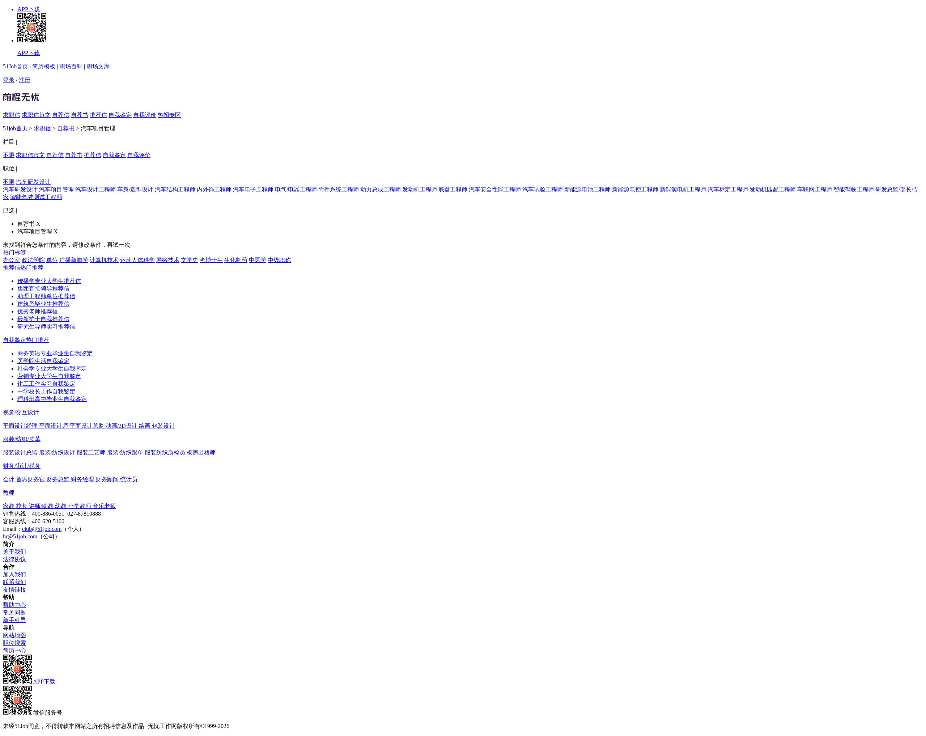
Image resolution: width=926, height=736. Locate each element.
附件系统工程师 (338, 189)
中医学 (257, 260)
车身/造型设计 (135, 189)
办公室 (11, 260)
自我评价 (144, 115)
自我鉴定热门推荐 (26, 340)
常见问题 (14, 612)
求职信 (11, 115)
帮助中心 (14, 605)
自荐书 (79, 115)
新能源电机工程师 (683, 189)
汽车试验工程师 (542, 189)
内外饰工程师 (214, 189)
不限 (8, 155)
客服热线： (17, 521)
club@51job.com (41, 529)
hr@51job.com (20, 536)
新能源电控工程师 (635, 189)
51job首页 (15, 128)
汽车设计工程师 (95, 189)
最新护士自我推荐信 (43, 319)
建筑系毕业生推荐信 (43, 304)
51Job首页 (15, 66)
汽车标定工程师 (728, 189)
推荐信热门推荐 (23, 268)
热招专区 (169, 115)
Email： (12, 529)
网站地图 (14, 635)
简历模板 (43, 66)
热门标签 (14, 252)
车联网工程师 (814, 189)
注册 (24, 80)
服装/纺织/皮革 (22, 439)
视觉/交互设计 (21, 412)
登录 (8, 80)
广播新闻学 (73, 260)
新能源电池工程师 (587, 189)
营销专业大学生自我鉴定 (49, 376)
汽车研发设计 (33, 182)
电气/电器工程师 (296, 189)
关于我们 (14, 552)
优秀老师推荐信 (37, 311)
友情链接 (14, 590)
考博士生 (211, 260)
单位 (52, 260)
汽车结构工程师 (175, 189)
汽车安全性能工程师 (495, 189)
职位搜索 (14, 643)
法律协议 (14, 559)
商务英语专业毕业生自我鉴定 (55, 353)
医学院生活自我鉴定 (43, 361)
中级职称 (279, 260)
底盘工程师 (452, 189)
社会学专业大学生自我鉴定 (52, 368)
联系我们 (14, 582)
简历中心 (14, 650)
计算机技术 (104, 260)
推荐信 (98, 115)
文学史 (189, 260)
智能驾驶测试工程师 (36, 197)
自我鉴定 (120, 115)
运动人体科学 (137, 260)
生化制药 (235, 260)
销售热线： (17, 514)
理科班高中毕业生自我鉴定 (52, 399)
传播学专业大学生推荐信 (49, 281)
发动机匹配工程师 (772, 189)
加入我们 (14, 574)
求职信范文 (36, 115)
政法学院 (33, 260)
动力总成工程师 (380, 189)
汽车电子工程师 (253, 189)
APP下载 (28, 9)
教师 (8, 493)
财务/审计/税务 (22, 466)
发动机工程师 (419, 189)
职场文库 (98, 66)
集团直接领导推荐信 (43, 288)
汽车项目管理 (56, 189)
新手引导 (14, 620)
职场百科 (70, 66)
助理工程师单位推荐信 (46, 296)
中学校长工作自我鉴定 (46, 391)
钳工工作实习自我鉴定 (46, 384)
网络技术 (167, 260)
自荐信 (60, 115)
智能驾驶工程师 (853, 189)
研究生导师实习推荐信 (46, 326)
